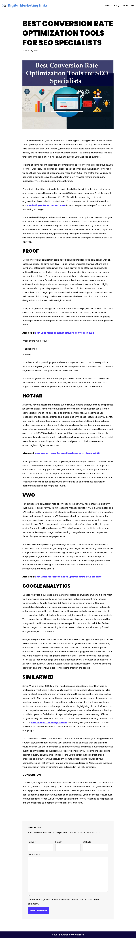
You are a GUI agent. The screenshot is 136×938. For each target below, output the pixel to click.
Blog (116, 5)
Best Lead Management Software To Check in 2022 (64, 332)
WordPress (78, 934)
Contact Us (128, 5)
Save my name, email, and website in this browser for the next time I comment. (63, 901)
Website (87, 842)
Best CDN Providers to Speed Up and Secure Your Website (68, 576)
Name (32, 842)
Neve (54, 934)
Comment (34, 854)
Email (58, 842)
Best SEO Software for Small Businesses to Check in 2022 (68, 453)
